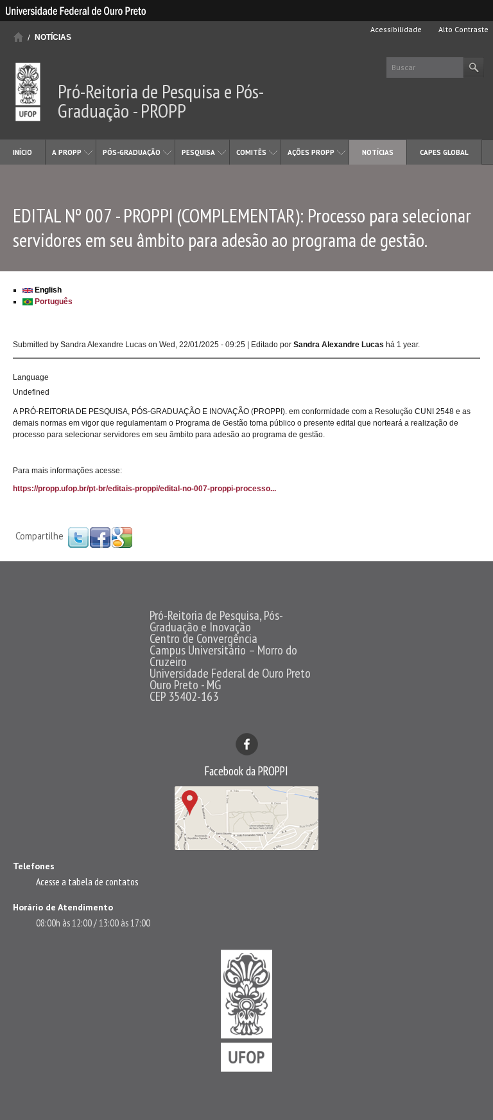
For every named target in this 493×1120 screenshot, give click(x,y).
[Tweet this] (78, 536)
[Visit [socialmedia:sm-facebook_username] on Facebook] (100, 536)
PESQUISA (198, 152)
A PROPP (67, 152)
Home (18, 37)
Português (53, 301)
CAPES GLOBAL (444, 152)
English (47, 289)
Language (31, 377)
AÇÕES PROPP (311, 152)
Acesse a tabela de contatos (87, 881)
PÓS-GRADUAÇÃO (131, 152)
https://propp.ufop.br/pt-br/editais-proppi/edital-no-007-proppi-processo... (144, 488)
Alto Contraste (463, 29)
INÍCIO (22, 152)
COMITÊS (251, 152)
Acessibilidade (395, 29)
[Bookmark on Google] (122, 536)
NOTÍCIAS (53, 37)
